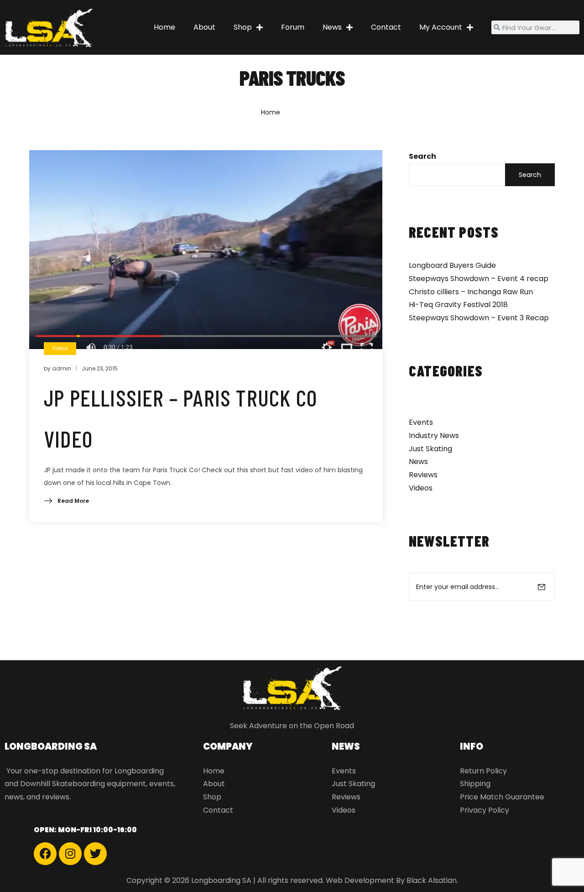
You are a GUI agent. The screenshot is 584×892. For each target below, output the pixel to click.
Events (421, 422)
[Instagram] (70, 853)
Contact (386, 27)
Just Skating (430, 448)
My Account (440, 27)
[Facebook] (45, 853)
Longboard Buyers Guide (452, 265)
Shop (243, 27)
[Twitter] (95, 853)
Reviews (423, 474)
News (332, 27)
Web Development (360, 880)
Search (422, 156)
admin (61, 368)
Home (164, 27)
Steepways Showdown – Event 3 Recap (479, 318)
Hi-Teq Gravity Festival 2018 (458, 304)
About (204, 27)
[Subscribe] (541, 586)
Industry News (434, 435)
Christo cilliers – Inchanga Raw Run (471, 292)
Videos (421, 488)
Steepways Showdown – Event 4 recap (478, 278)
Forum (292, 27)
